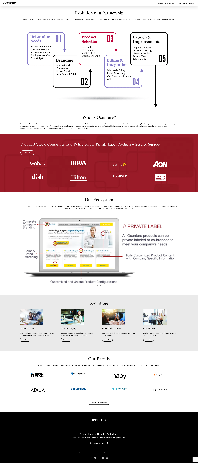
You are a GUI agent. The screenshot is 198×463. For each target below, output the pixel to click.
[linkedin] (107, 458)
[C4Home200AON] (160, 161)
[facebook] (91, 458)
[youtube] (103, 458)
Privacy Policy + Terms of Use (111, 453)
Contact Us (99, 453)
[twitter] (95, 458)
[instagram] (99, 458)
